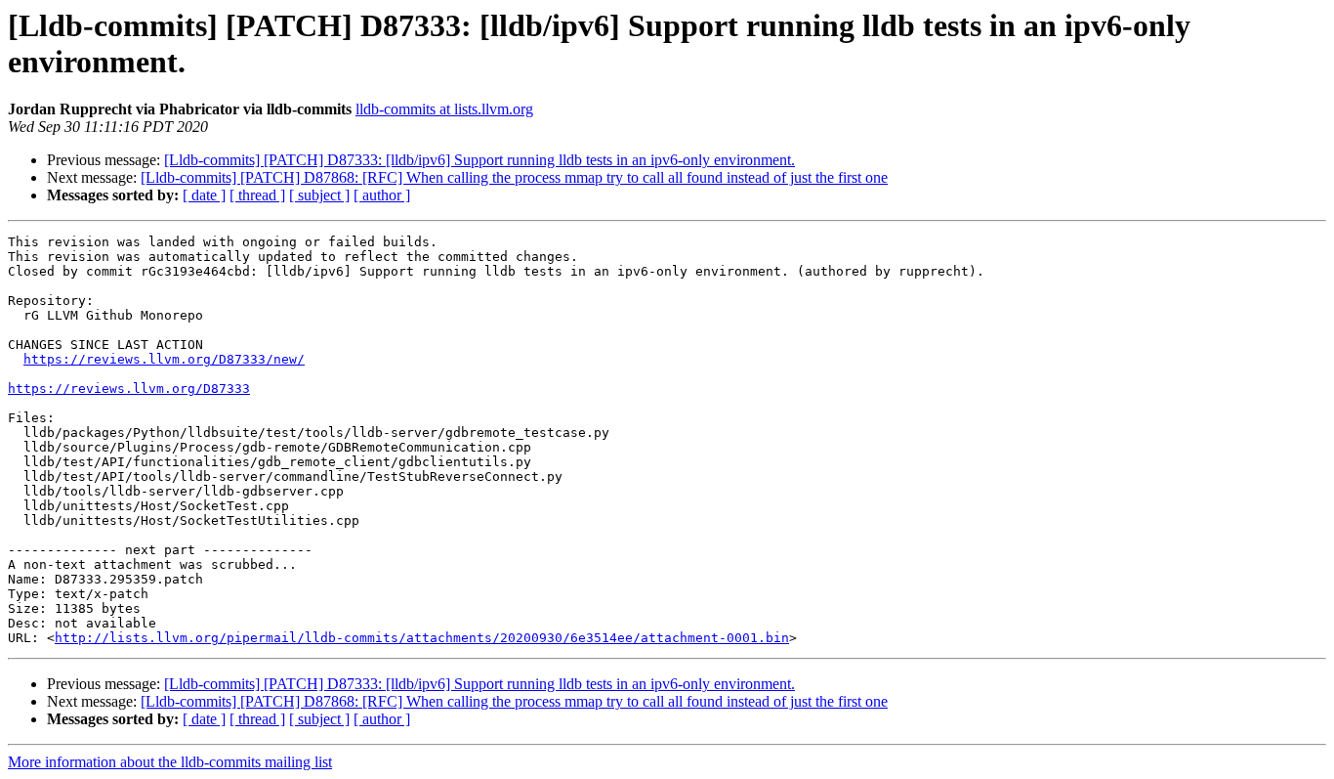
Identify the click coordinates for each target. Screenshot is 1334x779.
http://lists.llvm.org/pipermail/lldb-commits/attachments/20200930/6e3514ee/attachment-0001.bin (422, 637)
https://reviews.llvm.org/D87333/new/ (164, 359)
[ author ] (382, 195)
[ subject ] (319, 195)
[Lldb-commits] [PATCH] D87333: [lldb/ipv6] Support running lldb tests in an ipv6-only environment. (479, 159)
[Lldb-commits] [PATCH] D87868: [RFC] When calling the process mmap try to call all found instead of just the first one (514, 177)
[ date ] (204, 195)
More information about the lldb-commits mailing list (170, 762)
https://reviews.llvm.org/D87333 (129, 388)
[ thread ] (257, 195)
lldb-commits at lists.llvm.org (444, 109)
